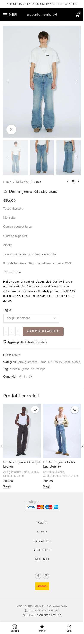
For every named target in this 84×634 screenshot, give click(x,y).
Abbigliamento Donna (56, 476)
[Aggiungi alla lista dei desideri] (35, 409)
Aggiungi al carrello (43, 331)
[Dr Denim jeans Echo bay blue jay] (62, 431)
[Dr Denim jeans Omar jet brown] (22, 431)
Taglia (7, 310)
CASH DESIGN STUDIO (49, 615)
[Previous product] (67, 182)
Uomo (37, 182)
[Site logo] (42, 14)
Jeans (66, 362)
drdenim (15, 369)
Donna (60, 472)
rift (33, 369)
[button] (7, 81)
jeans (25, 369)
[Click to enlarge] (11, 129)
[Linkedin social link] (25, 377)
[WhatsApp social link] (30, 377)
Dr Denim (22, 182)
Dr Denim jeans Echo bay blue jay (59, 464)
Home (7, 182)
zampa (40, 369)
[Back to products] (73, 182)
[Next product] (78, 182)
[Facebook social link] (20, 377)
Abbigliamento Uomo (32, 362)
